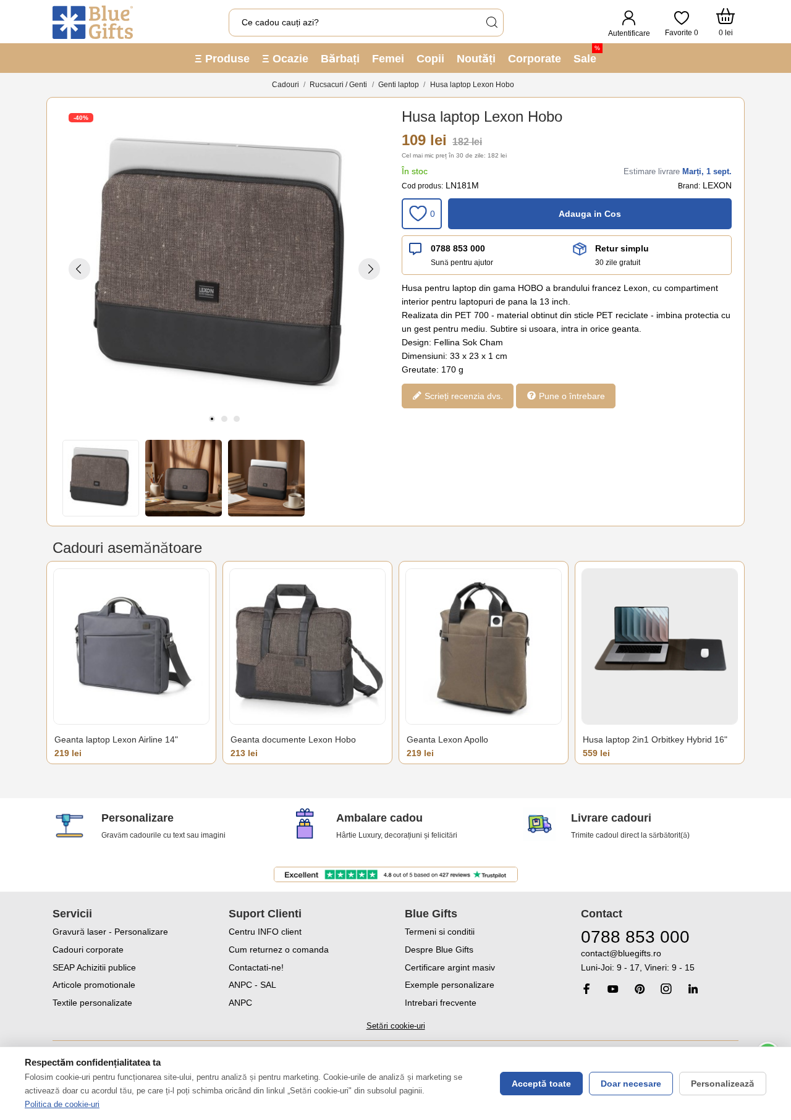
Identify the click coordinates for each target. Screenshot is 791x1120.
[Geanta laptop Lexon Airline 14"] (131, 646)
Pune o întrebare (570, 395)
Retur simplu (622, 248)
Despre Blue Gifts (439, 949)
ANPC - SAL (252, 985)
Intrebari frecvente (440, 1003)
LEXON (717, 185)
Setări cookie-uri (395, 1025)
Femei (388, 59)
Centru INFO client (265, 932)
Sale (586, 54)
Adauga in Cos (590, 214)
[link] (660, 961)
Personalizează (723, 1083)
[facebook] (586, 988)
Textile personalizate (92, 1003)
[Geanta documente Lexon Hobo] (307, 646)
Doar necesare (631, 1083)
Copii (430, 59)
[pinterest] (639, 988)
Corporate (534, 59)
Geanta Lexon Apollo (447, 739)
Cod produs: (422, 186)
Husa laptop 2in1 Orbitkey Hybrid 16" (655, 739)
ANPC (240, 1003)
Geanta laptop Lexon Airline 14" (116, 739)
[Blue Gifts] (93, 22)
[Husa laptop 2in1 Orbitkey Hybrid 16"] (660, 646)
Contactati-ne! (256, 967)
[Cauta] (491, 22)
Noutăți (476, 59)
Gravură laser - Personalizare (110, 932)
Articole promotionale (94, 985)
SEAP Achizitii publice (94, 967)
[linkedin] (693, 988)
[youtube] (613, 989)
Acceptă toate (541, 1083)
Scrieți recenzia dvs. (462, 395)
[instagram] (666, 988)
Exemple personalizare (449, 985)
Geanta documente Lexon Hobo (293, 739)
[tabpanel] (224, 269)
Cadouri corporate (88, 949)
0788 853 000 (458, 248)
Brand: (689, 186)
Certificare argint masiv (450, 967)
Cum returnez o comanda (279, 949)
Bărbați (340, 59)
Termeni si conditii (440, 932)
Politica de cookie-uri (62, 1104)
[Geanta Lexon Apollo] (483, 646)
